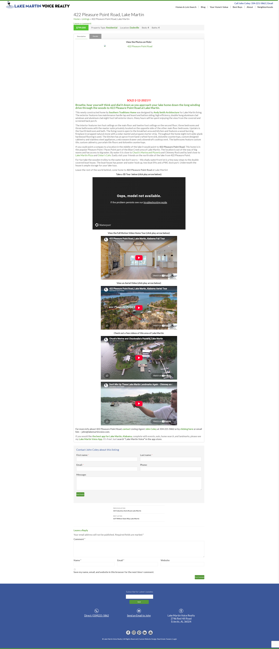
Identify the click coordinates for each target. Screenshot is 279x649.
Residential (111, 27)
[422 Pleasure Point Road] (138, 71)
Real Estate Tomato (164, 639)
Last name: (146, 455)
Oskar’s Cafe (104, 155)
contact (126, 429)
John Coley (151, 429)
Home (77, 19)
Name (77, 560)
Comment (79, 539)
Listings (85, 19)
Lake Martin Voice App (90, 439)
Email (270, 3)
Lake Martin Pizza (84, 155)
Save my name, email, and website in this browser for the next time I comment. (114, 572)
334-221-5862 (258, 3)
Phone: (143, 464)
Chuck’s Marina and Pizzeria (146, 152)
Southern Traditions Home (123, 112)
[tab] (81, 36)
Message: (81, 474)
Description (81, 36)
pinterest (139, 632)
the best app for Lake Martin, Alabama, (112, 436)
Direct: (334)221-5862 (96, 615)
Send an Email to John (139, 615)
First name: (82, 455)
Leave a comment (82, 23)
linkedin (144, 632)
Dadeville (134, 27)
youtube (150, 632)
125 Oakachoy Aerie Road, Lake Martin (127, 509)
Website (165, 560)
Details (95, 36)
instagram (133, 632)
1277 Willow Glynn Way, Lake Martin (126, 517)
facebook (128, 632)
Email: (79, 464)
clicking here (186, 429)
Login (175, 639)
